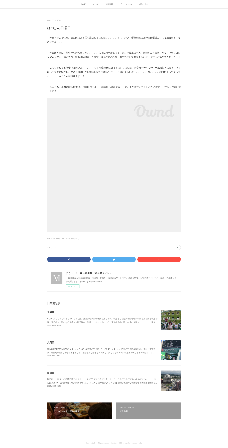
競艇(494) (51, 238)
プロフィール (126, 4)
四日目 (50, 372)
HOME (83, 4)
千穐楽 (50, 312)
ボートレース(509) (63, 238)
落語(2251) (75, 238)
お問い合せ (143, 4)
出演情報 (109, 4)
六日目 (50, 342)
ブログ (95, 4)
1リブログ (51, 247)
